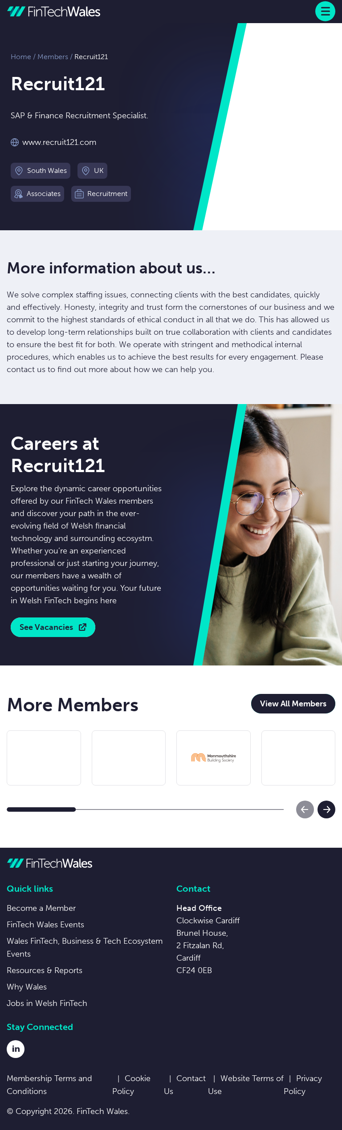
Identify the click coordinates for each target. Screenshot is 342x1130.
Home (21, 56)
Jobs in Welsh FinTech (47, 1003)
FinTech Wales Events (45, 925)
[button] (41, 809)
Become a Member (41, 908)
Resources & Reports (44, 970)
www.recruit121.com (59, 142)
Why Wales (27, 987)
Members (52, 56)
